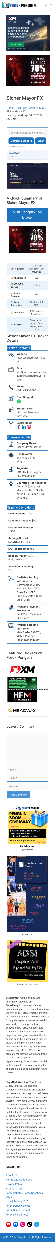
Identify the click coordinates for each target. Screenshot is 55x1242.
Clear (40, 140)
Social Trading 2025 (17, 1201)
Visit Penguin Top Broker (27, 214)
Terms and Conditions (19, 1179)
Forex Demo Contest (18, 1210)
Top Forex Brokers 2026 (30, 107)
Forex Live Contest (17, 1214)
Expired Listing (14, 1188)
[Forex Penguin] (19, 5)
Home (10, 107)
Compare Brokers (21, 140)
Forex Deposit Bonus (18, 1205)
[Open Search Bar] (45, 5)
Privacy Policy (14, 1184)
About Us (11, 1175)
